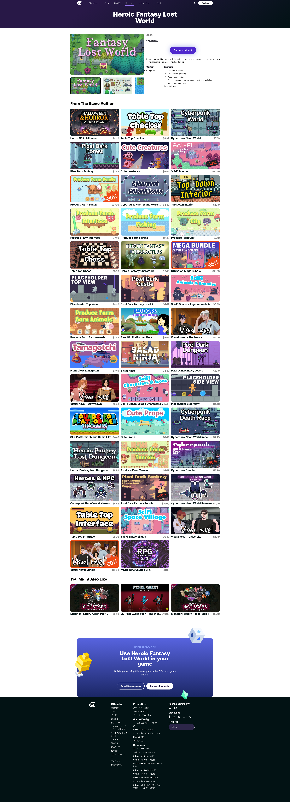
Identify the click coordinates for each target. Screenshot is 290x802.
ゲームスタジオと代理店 (143, 729)
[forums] (175, 707)
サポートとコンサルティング (145, 752)
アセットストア (117, 739)
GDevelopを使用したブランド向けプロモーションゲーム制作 (147, 786)
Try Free (205, 3)
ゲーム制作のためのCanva (144, 781)
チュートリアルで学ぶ (142, 715)
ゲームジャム (138, 740)
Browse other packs (159, 686)
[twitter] (190, 717)
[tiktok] (184, 716)
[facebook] (169, 716)
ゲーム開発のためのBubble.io (145, 777)
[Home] (79, 3)
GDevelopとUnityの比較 (143, 756)
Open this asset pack (131, 686)
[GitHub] (195, 3)
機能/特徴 (115, 707)
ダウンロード (116, 722)
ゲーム (106, 3)
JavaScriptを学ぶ (140, 711)
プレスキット (116, 761)
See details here (170, 86)
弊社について (116, 764)
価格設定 (117, 3)
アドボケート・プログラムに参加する (119, 727)
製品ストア (115, 747)
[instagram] (174, 717)
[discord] (170, 707)
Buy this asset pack (183, 50)
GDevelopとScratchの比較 (144, 770)
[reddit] (179, 716)
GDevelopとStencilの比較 (144, 773)
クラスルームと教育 (141, 707)
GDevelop (153, 41)
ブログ (158, 3)
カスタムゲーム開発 (141, 748)
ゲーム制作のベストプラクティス (146, 733)
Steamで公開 (138, 737)
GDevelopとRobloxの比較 (144, 759)
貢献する (114, 718)
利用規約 (114, 750)
